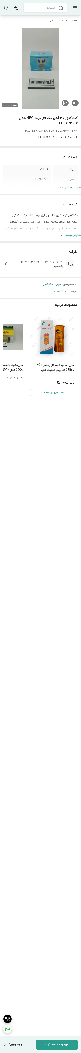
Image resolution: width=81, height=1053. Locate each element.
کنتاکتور (58, 292)
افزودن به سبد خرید (57, 1045)
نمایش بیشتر (73, 188)
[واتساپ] (7, 1029)
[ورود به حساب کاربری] (17, 7)
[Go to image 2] (11, 105)
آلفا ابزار (74, 20)
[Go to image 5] (3, 105)
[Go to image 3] (8, 105)
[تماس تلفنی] (7, 1019)
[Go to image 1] (15, 105)
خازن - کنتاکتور (56, 20)
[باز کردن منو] (74, 7)
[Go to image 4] (6, 105)
